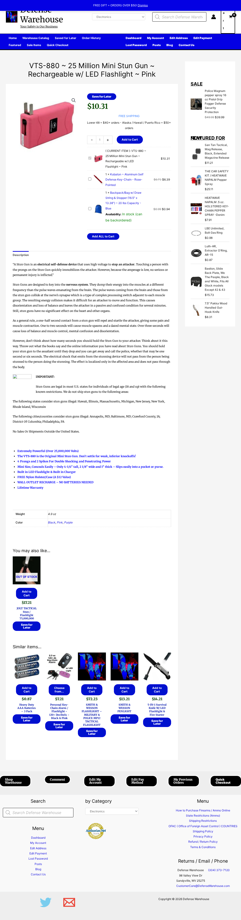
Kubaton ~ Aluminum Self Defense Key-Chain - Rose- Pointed (124, 180)
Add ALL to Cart (103, 236)
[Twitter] (46, 902)
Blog (38, 869)
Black (52, 522)
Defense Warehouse (41, 14)
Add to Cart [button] (26, 689)
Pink (60, 522)
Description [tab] (21, 255)
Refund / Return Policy (203, 841)
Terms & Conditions (203, 847)
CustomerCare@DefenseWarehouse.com (203, 886)
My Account (38, 843)
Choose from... (59, 689)
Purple (68, 522)
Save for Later (101, 96)
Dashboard (38, 837)
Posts (38, 864)
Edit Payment (38, 853)
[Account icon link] (213, 16)
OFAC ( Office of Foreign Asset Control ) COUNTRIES (203, 826)
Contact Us (38, 874)
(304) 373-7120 (219, 870)
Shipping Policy (203, 831)
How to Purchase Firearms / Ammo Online (203, 810)
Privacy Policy (203, 836)
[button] (73, 100)
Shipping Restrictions (203, 820)
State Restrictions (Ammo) (203, 815)
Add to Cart (130, 139)
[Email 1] (69, 902)
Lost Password (38, 858)
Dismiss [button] (143, 5)
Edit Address (38, 848)
